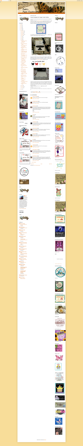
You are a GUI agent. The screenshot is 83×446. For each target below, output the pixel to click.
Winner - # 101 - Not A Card (23, 259)
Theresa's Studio (35, 96)
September (22, 34)
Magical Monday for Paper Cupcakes (23, 71)
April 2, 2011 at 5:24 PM (36, 136)
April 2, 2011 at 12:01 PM (36, 119)
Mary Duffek (34, 133)
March (22, 85)
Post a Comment (34, 162)
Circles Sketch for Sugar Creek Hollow (24, 55)
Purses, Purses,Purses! (23, 262)
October (22, 33)
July (21, 36)
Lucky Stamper (22, 277)
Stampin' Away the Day (23, 242)
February (22, 86)
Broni (33, 139)
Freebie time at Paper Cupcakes (23, 58)
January (22, 87)
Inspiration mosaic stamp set (23, 256)
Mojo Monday (22, 42)
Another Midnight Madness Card (23, 60)
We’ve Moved (22, 268)
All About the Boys (22, 234)
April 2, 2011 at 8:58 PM (36, 142)
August (22, 35)
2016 (21, 24)
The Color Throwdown (40, 59)
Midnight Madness (23, 64)
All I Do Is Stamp (22, 223)
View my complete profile (22, 208)
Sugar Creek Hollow (40, 20)
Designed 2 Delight (23, 61)
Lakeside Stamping (23, 236)
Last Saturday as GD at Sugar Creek (24, 41)
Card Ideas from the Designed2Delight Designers (23, 271)
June (21, 37)
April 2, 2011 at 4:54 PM (36, 131)
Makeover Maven (22, 278)
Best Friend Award (23, 69)
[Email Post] (39, 91)
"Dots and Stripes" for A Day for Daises (24, 46)
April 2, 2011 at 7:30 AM (36, 98)
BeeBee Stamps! (22, 264)
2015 (21, 25)
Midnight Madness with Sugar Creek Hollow (24, 51)
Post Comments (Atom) (37, 165)
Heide (33, 114)
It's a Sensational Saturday (23, 63)
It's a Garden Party (23, 70)
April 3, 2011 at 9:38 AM (36, 153)
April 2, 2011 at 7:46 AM (36, 103)
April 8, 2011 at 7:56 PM (36, 160)
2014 (21, 26)
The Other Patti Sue (35, 101)
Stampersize (22, 261)
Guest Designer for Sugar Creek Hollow (24, 82)
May (21, 38)
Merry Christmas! (22, 249)
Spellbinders (34, 92)
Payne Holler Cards (35, 149)
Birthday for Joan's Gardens (23, 78)
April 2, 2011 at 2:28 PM (36, 125)
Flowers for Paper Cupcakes (23, 80)
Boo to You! (21, 230)
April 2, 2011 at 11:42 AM (36, 112)
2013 (21, 27)
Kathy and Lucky (35, 128)
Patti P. (26, 195)
